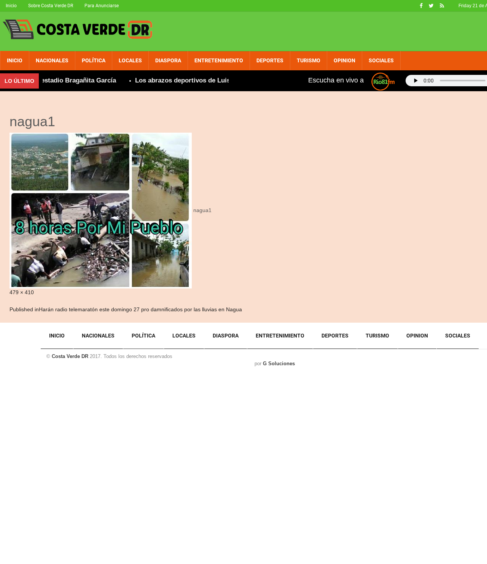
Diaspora (168, 60)
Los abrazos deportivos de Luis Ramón (186, 80)
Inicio (11, 5)
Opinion (344, 60)
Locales (130, 60)
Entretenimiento (218, 60)
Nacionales (52, 60)
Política (93, 60)
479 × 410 (22, 292)
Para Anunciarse (101, 5)
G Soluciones (279, 363)
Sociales (381, 60)
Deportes (269, 60)
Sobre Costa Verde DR (50, 5)
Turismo (308, 60)
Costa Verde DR (70, 356)
